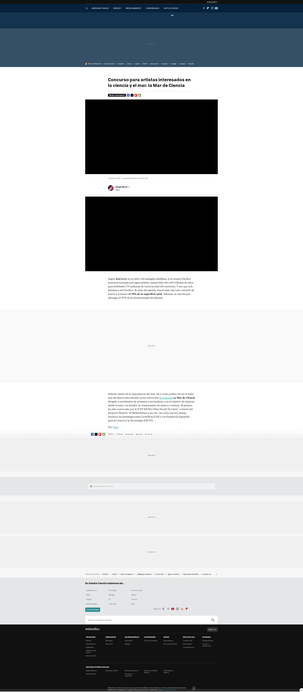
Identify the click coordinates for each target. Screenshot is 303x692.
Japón (137, 64)
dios (133, 604)
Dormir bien (159, 574)
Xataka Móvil (90, 644)
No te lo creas (136, 590)
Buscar (213, 620)
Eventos (120, 434)
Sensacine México (131, 670)
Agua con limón (173, 574)
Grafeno (105, 574)
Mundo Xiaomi (91, 656)
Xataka (88, 640)
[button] (122, 186)
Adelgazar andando (144, 574)
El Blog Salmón (207, 640)
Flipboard (208, 8)
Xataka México (91, 670)
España (121, 64)
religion (89, 599)
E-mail (139, 95)
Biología (112, 595)
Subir (210, 629)
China (129, 64)
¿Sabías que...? (91, 590)
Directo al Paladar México (150, 671)
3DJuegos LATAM (111, 670)
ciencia (149, 434)
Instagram (212, 8)
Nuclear (165, 64)
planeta (130, 434)
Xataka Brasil (91, 674)
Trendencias (187, 640)
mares (140, 434)
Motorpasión (168, 640)
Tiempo (182, 64)
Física (88, 595)
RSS (182, 608)
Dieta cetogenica (127, 574)
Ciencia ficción (109, 64)
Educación (154, 64)
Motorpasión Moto (170, 644)
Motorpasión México (168, 671)
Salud (133, 595)
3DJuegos (109, 640)
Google (173, 64)
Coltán (114, 574)
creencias (112, 604)
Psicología (113, 590)
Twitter (132, 95)
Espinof (127, 644)
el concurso (166, 397)
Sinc (116, 427)
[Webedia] (212, 1)
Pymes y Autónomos (206, 645)
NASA (145, 64)
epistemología (91, 604)
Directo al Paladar (150, 640)
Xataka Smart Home (91, 651)
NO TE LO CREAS (171, 8)
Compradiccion (188, 647)
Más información (169, 689)
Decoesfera (187, 644)
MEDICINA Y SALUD (100, 8)
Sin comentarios (118, 95)
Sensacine (129, 640)
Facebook (204, 8)
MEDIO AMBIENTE (133, 8)
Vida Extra (109, 644)
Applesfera (90, 647)
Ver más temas (93, 610)
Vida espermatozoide (191, 574)
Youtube (216, 8)
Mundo (191, 64)
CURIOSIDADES (152, 8)
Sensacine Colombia (129, 675)
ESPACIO (117, 8)
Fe (110, 599)
